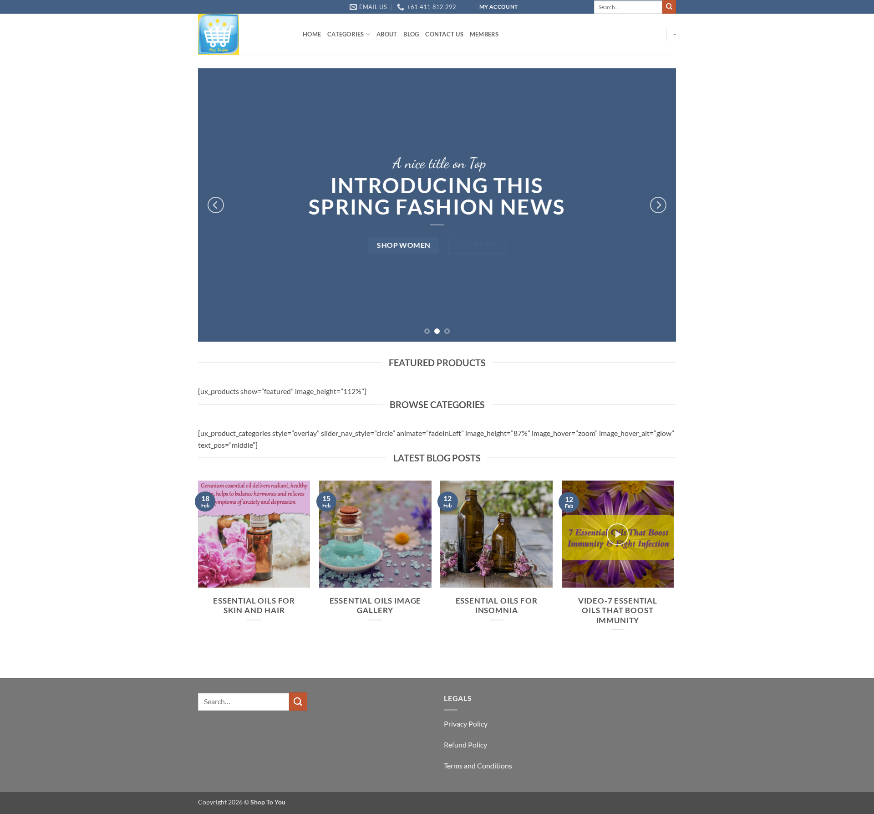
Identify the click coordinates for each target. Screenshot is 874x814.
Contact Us (444, 34)
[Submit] (669, 7)
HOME (312, 34)
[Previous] (216, 205)
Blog (411, 34)
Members (484, 34)
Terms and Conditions (478, 765)
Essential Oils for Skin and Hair (254, 605)
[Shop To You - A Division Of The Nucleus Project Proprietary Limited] (243, 34)
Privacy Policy (466, 723)
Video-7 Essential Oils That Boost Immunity (617, 610)
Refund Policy (465, 744)
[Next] (658, 205)
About (386, 34)
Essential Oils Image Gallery (376, 605)
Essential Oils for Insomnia (497, 605)
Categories (345, 34)
